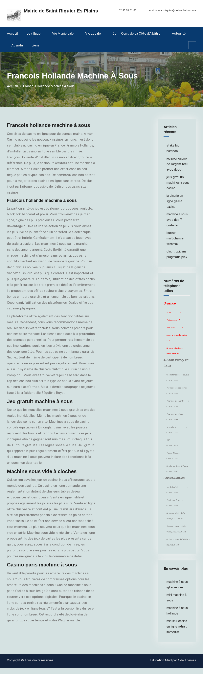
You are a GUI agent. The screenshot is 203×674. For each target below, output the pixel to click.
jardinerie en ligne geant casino (175, 201)
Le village (33, 33)
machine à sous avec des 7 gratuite (177, 219)
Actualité (179, 33)
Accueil (12, 33)
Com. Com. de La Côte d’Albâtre (136, 33)
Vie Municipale (63, 33)
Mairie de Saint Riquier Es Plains (61, 10)
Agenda (17, 45)
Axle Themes (187, 660)
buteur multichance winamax (175, 238)
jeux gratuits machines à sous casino (178, 182)
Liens (35, 45)
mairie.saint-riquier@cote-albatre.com (172, 10)
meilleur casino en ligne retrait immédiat (177, 626)
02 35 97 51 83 (127, 10)
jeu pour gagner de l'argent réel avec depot (177, 164)
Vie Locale (93, 33)
